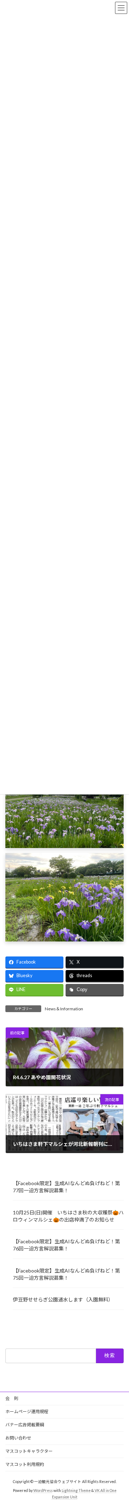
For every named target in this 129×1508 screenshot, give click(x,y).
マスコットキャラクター (29, 1451)
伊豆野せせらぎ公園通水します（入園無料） (63, 1300)
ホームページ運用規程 (26, 1411)
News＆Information (64, 1008)
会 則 (11, 1398)
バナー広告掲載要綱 (24, 1424)
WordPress (43, 1490)
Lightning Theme (76, 1490)
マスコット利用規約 (24, 1464)
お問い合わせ (18, 1438)
